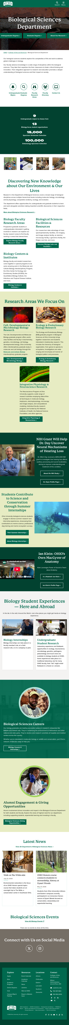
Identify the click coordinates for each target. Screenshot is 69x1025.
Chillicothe (39, 979)
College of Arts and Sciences (17, 53)
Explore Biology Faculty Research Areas (15, 241)
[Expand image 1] (10, 163)
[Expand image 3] (42, 163)
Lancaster (39, 986)
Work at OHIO (25, 991)
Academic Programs (10, 983)
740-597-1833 (57, 991)
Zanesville (39, 992)
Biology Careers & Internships (15, 748)
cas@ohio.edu (57, 988)
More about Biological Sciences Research (19, 212)
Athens (38, 976)
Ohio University (14, 1014)
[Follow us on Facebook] (51, 997)
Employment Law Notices (47, 1007)
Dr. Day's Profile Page (51, 482)
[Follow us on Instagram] (54, 997)
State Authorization (40, 1010)
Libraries (24, 988)
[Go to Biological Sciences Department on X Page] (29, 948)
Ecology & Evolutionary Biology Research (47, 360)
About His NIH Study (51, 473)
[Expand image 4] (58, 163)
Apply (9, 976)
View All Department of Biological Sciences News (34, 847)
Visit (8, 991)
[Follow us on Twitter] (54, 1000)
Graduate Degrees (34, 35)
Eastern (38, 983)
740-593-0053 (57, 994)
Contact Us (56, 93)
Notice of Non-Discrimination (52, 1008)
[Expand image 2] (26, 163)
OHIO (5, 53)
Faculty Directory (45, 94)
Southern (39, 989)
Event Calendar (26, 976)
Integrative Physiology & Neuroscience (31, 419)
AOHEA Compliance (35, 1007)
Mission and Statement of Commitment (34, 1008)
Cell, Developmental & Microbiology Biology (15, 360)
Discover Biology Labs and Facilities (47, 245)
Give (8, 979)
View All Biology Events (34, 921)
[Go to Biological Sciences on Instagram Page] (40, 948)
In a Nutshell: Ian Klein (51, 576)
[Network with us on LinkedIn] (58, 997)
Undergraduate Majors (14, 94)
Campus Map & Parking (12, 995)
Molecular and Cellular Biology (14, 352)
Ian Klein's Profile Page (51, 585)
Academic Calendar (24, 980)
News (23, 984)
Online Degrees (12, 988)
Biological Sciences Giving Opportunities (15, 822)
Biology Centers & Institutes (15, 286)
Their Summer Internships (16, 532)
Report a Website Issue (26, 995)
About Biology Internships (16, 541)
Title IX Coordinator (51, 1010)
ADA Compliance (24, 1007)
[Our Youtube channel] (51, 1000)
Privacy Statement (29, 1010)
